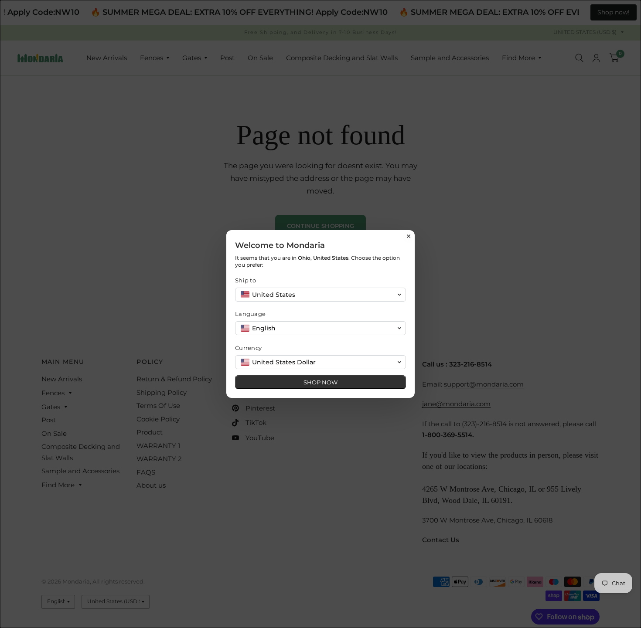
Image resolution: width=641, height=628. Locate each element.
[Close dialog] (408, 236)
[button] (320, 295)
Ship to (245, 280)
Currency (248, 347)
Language (250, 313)
